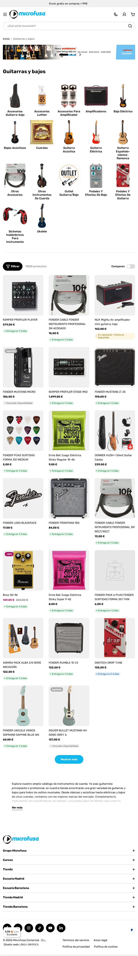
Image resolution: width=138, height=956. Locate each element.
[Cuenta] (124, 14)
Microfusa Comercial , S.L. (29, 940)
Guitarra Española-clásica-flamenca (123, 153)
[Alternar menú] (5, 14)
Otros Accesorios (15, 193)
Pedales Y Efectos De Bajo (96, 193)
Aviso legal (100, 940)
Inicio (6, 39)
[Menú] (18, 929)
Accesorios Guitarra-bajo (15, 113)
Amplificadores (96, 111)
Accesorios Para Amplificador (69, 113)
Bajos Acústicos (15, 148)
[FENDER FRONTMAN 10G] (69, 498)
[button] (63, 55)
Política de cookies (106, 946)
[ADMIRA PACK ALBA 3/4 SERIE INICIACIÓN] (23, 638)
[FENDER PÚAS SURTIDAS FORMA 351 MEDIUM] (23, 430)
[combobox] (69, 26)
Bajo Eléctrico (123, 111)
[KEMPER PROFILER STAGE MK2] (69, 367)
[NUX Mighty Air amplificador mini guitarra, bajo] (115, 295)
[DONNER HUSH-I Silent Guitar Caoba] (115, 430)
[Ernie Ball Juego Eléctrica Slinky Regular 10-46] (69, 430)
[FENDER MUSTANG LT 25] (115, 367)
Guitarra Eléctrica (96, 149)
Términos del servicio (76, 940)
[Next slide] (80, 54)
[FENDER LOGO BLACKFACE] (23, 498)
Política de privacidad (76, 946)
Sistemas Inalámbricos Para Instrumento (15, 237)
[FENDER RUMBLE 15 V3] (69, 638)
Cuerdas (42, 148)
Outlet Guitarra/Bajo (69, 193)
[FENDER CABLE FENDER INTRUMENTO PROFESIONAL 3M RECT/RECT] (115, 498)
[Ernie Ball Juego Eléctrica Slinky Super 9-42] (69, 570)
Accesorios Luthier (42, 113)
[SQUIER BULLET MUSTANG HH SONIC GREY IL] (69, 706)
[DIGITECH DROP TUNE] (115, 638)
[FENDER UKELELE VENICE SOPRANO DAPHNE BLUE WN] (23, 706)
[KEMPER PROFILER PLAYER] (23, 295)
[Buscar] (130, 26)
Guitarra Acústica (69, 149)
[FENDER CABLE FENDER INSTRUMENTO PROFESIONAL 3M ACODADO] (69, 295)
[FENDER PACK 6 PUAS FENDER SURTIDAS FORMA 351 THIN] (115, 570)
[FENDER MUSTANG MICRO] (23, 367)
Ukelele (42, 231)
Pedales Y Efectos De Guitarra (122, 195)
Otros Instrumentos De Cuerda (42, 195)
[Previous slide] (55, 54)
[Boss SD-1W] (23, 570)
